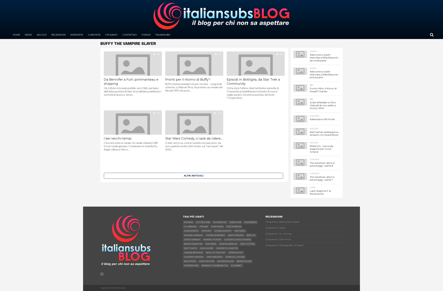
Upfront (206, 231)
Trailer (204, 226)
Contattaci (129, 34)
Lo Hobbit (236, 265)
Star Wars (217, 226)
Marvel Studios (212, 239)
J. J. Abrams (190, 226)
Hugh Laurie (206, 248)
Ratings (188, 222)
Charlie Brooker (193, 252)
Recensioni (58, 34)
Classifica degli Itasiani (237, 239)
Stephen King (191, 265)
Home (16, 34)
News (28, 34)
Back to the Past (215, 252)
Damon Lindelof (228, 244)
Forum (146, 34)
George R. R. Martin (227, 248)
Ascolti (42, 34)
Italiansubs (162, 34)
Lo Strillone (203, 222)
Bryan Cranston (193, 244)
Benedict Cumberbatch (215, 265)
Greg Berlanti (214, 257)
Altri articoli (193, 175)
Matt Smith (190, 248)
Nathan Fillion (226, 261)
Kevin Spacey (236, 252)
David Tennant (192, 239)
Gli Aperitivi (219, 222)
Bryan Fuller (244, 261)
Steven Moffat (223, 231)
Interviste (76, 34)
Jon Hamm (211, 244)
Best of (251, 235)
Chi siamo (111, 34)
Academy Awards (194, 257)
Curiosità (94, 34)
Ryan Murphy (191, 231)
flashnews (250, 222)
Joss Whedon (234, 226)
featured (239, 231)
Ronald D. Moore (235, 257)
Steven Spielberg (215, 235)
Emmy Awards (235, 235)
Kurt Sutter (247, 244)
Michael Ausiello (193, 235)
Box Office (190, 261)
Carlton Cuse (206, 261)
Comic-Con (235, 222)
